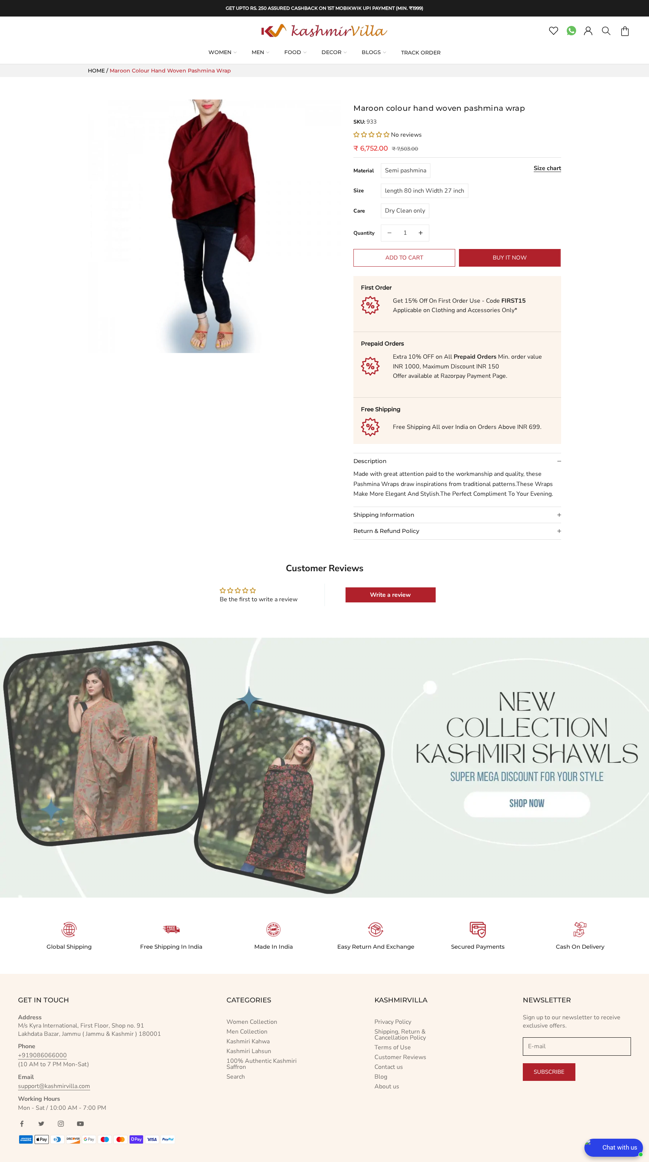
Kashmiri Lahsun (248, 1051)
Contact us (388, 1067)
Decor (331, 52)
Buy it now (510, 257)
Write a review (390, 595)
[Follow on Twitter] (41, 1123)
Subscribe (549, 1072)
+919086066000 (42, 1055)
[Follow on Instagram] (61, 1123)
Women (219, 52)
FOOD (292, 52)
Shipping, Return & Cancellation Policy (400, 1035)
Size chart (547, 168)
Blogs (371, 52)
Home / (99, 70)
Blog (380, 1077)
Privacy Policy (392, 1022)
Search (235, 1077)
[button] (371, 135)
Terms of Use (392, 1047)
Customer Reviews (400, 1057)
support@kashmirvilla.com (54, 1086)
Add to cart (404, 257)
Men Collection (246, 1032)
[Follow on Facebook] (22, 1123)
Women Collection (251, 1022)
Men (258, 52)
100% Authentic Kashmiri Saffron (261, 1064)
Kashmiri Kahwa (248, 1041)
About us (386, 1086)
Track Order (421, 52)
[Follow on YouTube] (80, 1123)
